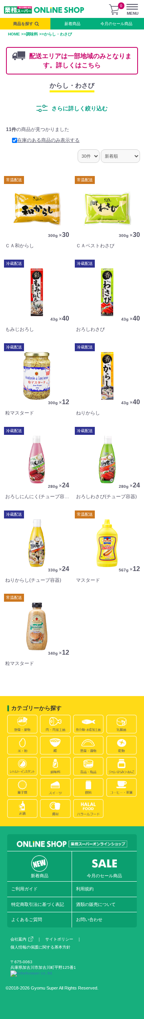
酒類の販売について (96, 904)
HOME (14, 34)
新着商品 (72, 24)
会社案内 (18, 939)
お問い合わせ (89, 919)
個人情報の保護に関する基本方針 (40, 947)
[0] (114, 10)
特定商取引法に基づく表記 (37, 904)
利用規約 (85, 888)
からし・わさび (72, 85)
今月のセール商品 (116, 24)
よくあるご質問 (26, 919)
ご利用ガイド (24, 888)
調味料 (32, 34)
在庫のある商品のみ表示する (48, 140)
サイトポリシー (59, 939)
